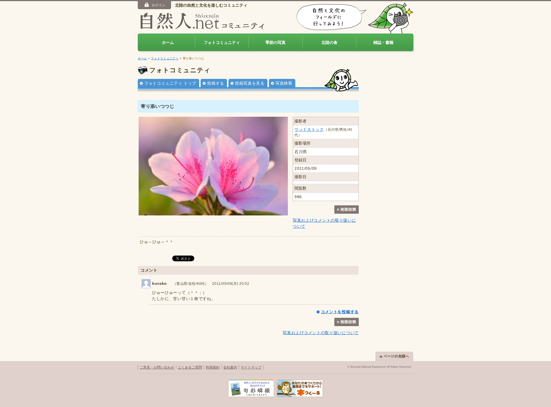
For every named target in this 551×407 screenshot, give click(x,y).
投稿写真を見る (250, 83)
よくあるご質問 (190, 367)
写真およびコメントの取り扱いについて (321, 332)
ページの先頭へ (396, 356)
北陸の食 (329, 42)
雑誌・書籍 (383, 42)
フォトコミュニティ (222, 42)
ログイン (158, 5)
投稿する (215, 83)
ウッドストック (309, 129)
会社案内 (230, 367)
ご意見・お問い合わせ (157, 367)
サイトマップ (251, 367)
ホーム (168, 42)
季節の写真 (275, 42)
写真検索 (284, 83)
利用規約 (213, 367)
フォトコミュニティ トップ (170, 83)
